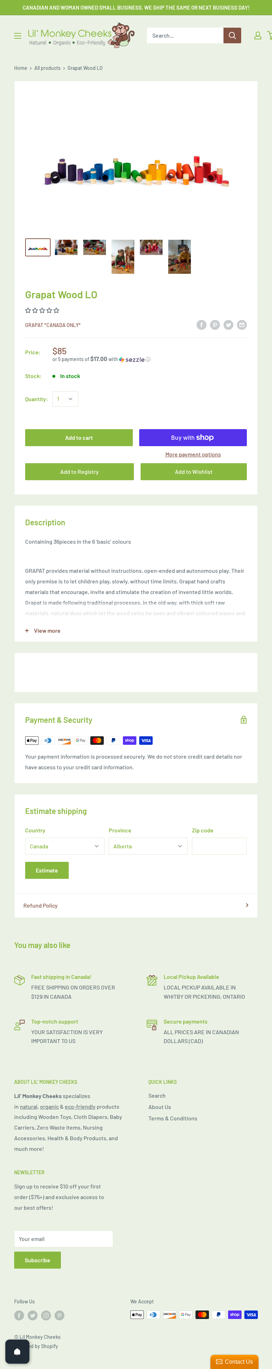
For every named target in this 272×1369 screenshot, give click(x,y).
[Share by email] (242, 324)
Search (157, 1095)
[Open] (17, 1352)
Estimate (47, 870)
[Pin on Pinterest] (215, 324)
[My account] (257, 35)
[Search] (232, 35)
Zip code (203, 830)
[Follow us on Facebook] (19, 1315)
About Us (159, 1106)
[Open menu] (17, 36)
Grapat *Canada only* (53, 325)
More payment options (193, 454)
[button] (42, 310)
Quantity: (36, 398)
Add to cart (79, 437)
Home (20, 68)
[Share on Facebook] (201, 324)
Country (35, 830)
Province (120, 830)
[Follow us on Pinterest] (59, 1315)
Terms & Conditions (172, 1118)
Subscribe (37, 1260)
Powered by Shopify (36, 1346)
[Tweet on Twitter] (228, 324)
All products (47, 68)
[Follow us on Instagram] (46, 1315)
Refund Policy (40, 905)
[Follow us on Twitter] (33, 1315)
